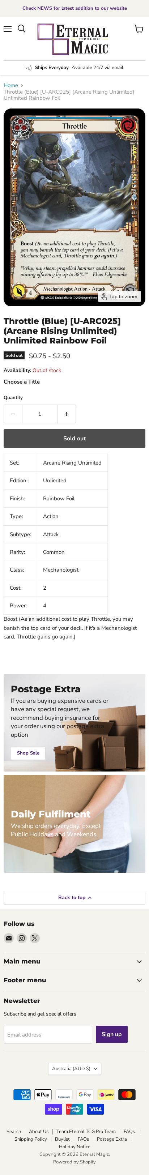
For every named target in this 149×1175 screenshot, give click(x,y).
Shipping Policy (30, 1139)
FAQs (129, 1131)
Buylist (62, 1139)
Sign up (112, 1034)
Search (14, 1131)
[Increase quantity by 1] (67, 414)
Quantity (13, 398)
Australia (71, 1068)
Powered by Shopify (74, 1162)
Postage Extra (112, 1139)
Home (11, 85)
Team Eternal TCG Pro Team (86, 1131)
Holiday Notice (74, 1147)
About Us (38, 1131)
